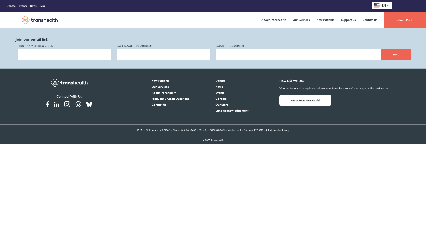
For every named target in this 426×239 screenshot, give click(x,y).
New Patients (325, 20)
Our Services (301, 20)
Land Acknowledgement (231, 111)
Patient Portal (405, 20)
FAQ (42, 5)
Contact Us (369, 20)
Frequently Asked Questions (170, 99)
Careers (220, 99)
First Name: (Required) (36, 45)
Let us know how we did (305, 100)
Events (23, 5)
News (33, 5)
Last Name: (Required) (134, 45)
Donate (11, 5)
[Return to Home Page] (39, 20)
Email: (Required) (229, 45)
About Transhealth (273, 20)
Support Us (348, 20)
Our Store (221, 105)
